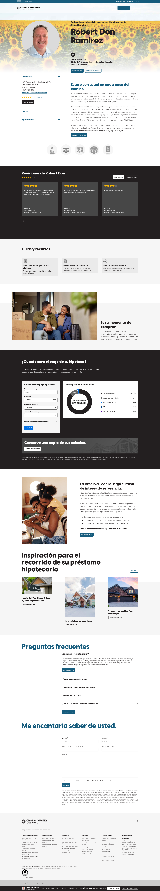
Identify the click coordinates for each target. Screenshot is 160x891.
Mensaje (64, 754)
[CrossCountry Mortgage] (28, 8)
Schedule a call (28, 102)
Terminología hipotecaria (88, 847)
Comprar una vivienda (55, 8)
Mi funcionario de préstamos (81, 8)
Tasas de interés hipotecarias (29, 842)
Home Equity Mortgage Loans (70, 846)
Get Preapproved (68, 712)
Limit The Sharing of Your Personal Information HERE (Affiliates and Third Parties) (129, 842)
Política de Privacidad (92, 780)
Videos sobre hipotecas (88, 849)
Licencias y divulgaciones (128, 852)
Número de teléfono (109, 746)
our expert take (107, 529)
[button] (41, 76)
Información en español (108, 860)
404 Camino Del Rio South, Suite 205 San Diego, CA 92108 (36, 83)
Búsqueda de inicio (28, 1)
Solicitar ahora (124, 8)
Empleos (104, 840)
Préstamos (95, 8)
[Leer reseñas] (26, 97)
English (138, 1)
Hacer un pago (137, 8)
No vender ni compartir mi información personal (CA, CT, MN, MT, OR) (130, 848)
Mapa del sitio (67, 883)
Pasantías (104, 847)
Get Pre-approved (86, 534)
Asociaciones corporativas (109, 838)
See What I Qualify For (93, 70)
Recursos (102, 8)
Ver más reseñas (132, 177)
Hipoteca (19, 1)
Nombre (65, 738)
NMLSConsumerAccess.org (89, 854)
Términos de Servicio (105, 780)
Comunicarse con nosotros (109, 854)
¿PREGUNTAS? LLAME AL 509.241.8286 (124, 1)
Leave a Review (118, 177)
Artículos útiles (85, 840)
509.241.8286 (29, 90)
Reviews (39, 97)
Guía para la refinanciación (49, 838)
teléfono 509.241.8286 (76, 888)
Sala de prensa (106, 851)
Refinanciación (67, 8)
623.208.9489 (31, 87)
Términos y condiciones (128, 854)
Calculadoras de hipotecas (89, 838)
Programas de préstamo (68, 848)
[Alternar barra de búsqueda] (142, 1)
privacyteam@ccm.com (72, 802)
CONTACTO (66, 785)
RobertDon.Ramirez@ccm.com (34, 93)
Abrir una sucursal (106, 849)
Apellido (105, 738)
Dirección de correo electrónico (72, 746)
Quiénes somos (112, 8)
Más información (68, 670)
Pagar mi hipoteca (87, 851)
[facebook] (73, 54)
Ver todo (134, 570)
